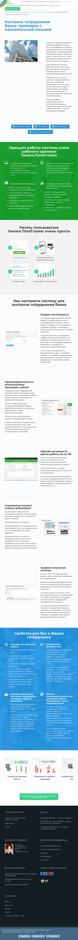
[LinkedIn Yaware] (52, 874)
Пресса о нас (9, 905)
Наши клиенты (9, 823)
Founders (8, 912)
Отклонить (53, 936)
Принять (24, 936)
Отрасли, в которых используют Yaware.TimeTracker (29, 12)
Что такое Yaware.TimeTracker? (14, 5)
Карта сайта (44, 860)
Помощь (52, 5)
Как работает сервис (22, 126)
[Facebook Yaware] (42, 874)
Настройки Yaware (61, 126)
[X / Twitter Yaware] (45, 874)
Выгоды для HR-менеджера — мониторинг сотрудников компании (54, 828)
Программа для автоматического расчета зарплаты (18, 880)
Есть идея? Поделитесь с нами (15, 916)
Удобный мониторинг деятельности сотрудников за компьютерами (21, 874)
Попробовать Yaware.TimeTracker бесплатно (39, 796)
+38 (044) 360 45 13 (42, 1)
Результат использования (41, 132)
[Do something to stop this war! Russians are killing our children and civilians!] (4, 4)
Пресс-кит (8, 901)
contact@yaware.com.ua (21, 851)
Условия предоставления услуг (50, 846)
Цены (36, 5)
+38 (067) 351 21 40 (55, 1)
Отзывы (7, 827)
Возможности (29, 5)
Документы (44, 853)
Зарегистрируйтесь (20, 257)
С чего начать (42, 126)
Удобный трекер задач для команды (16, 884)
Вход (57, 5)
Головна (8, 12)
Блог (47, 5)
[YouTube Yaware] (48, 874)
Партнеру (42, 5)
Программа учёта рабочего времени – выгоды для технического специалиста (55, 822)
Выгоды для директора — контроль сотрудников (56, 818)
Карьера (7, 909)
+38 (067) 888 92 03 (28, 1)
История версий (45, 856)
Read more (38, 936)
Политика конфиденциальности (50, 849)
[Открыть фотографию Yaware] (17, 766)
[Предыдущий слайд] (8, 766)
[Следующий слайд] (70, 766)
